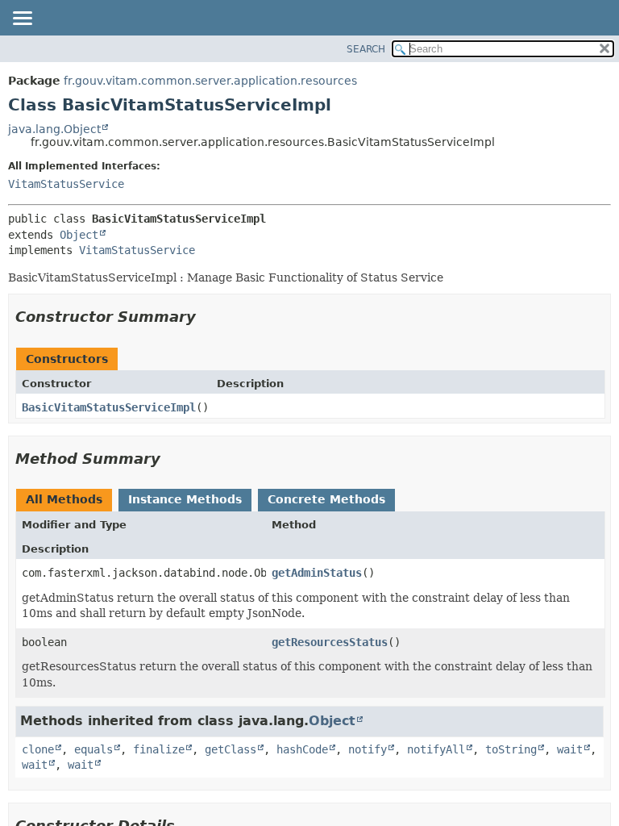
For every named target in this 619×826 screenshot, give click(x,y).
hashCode (302, 749)
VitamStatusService (66, 183)
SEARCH (366, 49)
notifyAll (436, 749)
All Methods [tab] (64, 499)
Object (79, 234)
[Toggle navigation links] (21, 19)
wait (570, 749)
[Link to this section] (207, 316)
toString (511, 749)
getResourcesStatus (330, 642)
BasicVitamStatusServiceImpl (109, 407)
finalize (159, 749)
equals (93, 749)
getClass (230, 749)
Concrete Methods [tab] (326, 499)
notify (367, 749)
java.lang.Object (54, 129)
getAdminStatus (317, 572)
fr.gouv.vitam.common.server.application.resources (210, 80)
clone (38, 749)
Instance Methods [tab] (185, 499)
